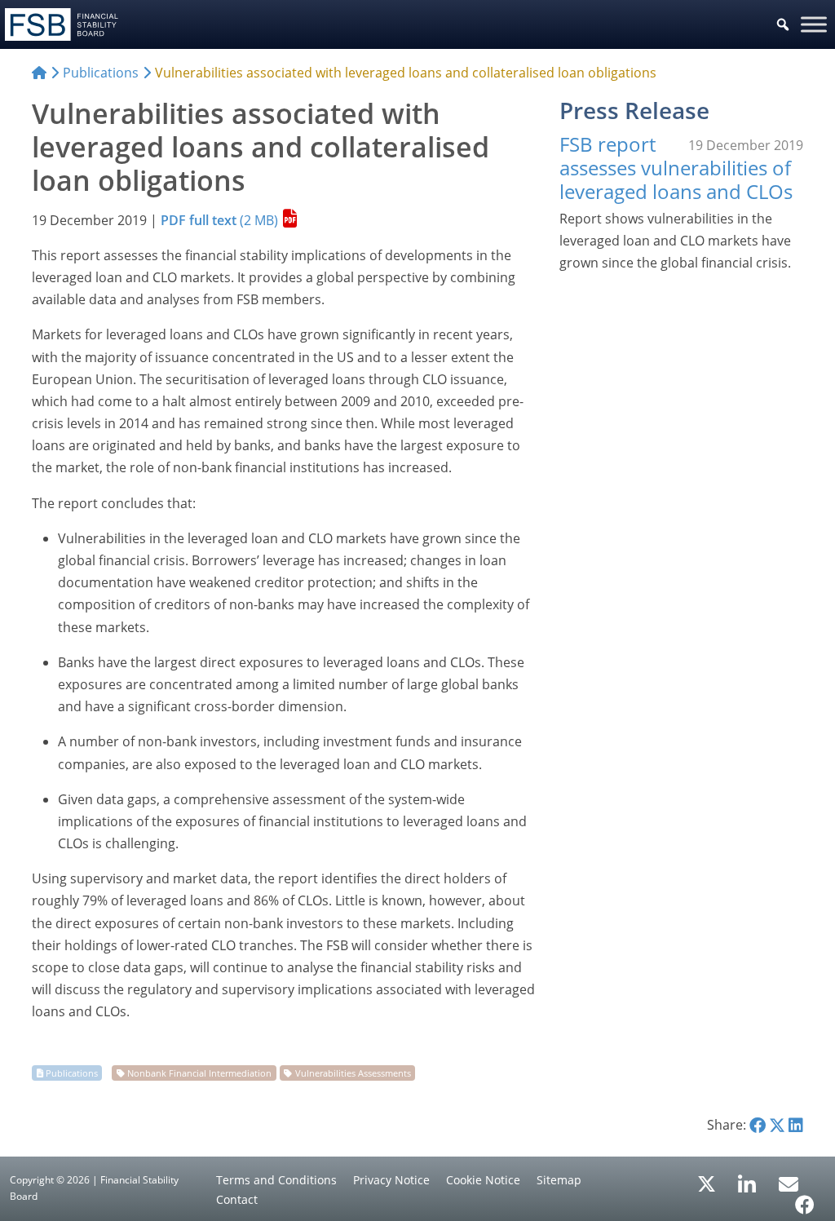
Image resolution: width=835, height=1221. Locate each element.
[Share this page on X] (777, 1125)
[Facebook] (804, 1199)
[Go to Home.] (39, 73)
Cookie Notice (483, 1180)
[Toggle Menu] (814, 24)
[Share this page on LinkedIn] (796, 1125)
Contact (237, 1199)
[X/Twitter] (707, 1183)
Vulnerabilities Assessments (353, 1073)
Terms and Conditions (276, 1180)
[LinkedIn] (747, 1178)
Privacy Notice (391, 1180)
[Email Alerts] (788, 1183)
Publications (72, 1073)
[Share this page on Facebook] (757, 1125)
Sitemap (559, 1180)
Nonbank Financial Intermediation (199, 1073)
